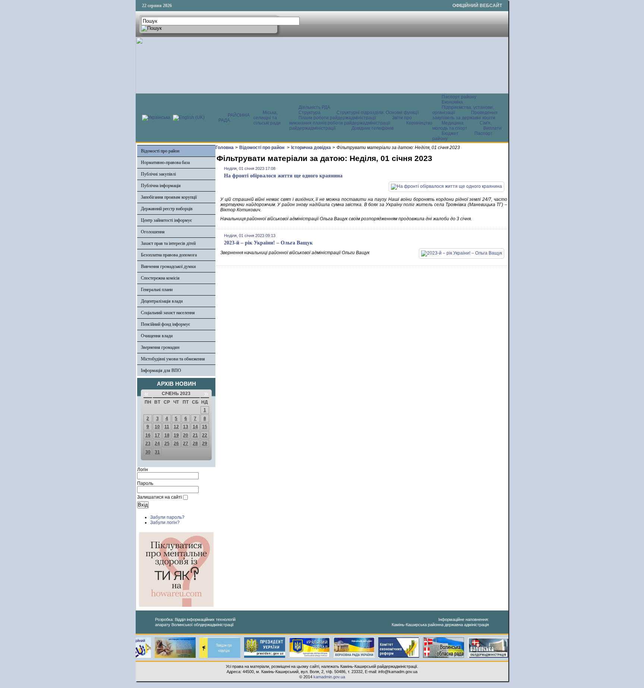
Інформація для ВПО (161, 370)
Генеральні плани (157, 289)
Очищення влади (157, 335)
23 (148, 443)
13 (185, 426)
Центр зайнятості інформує (166, 220)
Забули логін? (165, 522)
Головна (224, 147)
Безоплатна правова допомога (169, 255)
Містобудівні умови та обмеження (173, 359)
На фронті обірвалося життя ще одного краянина (283, 176)
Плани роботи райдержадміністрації (337, 117)
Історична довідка (311, 147)
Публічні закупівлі (158, 174)
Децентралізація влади (162, 301)
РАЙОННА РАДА (234, 118)
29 (204, 443)
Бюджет (451, 133)
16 (148, 435)
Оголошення (153, 231)
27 (185, 443)
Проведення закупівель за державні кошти (465, 115)
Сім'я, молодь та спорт (462, 125)
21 (195, 435)
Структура (310, 112)
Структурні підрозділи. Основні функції (378, 112)
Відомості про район (160, 151)
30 (148, 452)
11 (166, 426)
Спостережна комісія (160, 278)
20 (185, 435)
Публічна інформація (161, 185)
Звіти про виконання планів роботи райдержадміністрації (350, 120)
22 (204, 435)
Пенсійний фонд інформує (165, 324)
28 (195, 443)
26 (176, 443)
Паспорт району (459, 97)
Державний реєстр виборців (167, 208)
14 (195, 426)
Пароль (145, 483)
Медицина (453, 123)
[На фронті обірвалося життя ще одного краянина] (446, 186)
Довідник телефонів (372, 128)
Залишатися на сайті (159, 497)
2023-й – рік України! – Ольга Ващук (268, 243)
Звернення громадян (160, 347)
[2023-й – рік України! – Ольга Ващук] (461, 253)
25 (167, 443)
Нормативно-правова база (165, 162)
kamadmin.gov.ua (329, 677)
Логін (142, 469)
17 (157, 435)
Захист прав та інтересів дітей (168, 243)
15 (204, 426)
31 (157, 452)
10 (157, 426)
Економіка (452, 102)
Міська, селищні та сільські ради (267, 118)
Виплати (492, 128)
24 (157, 443)
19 (176, 435)
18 (167, 435)
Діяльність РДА (314, 107)
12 (176, 426)
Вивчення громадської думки (168, 266)
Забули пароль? (167, 517)
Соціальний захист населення (168, 312)
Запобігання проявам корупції (169, 197)
